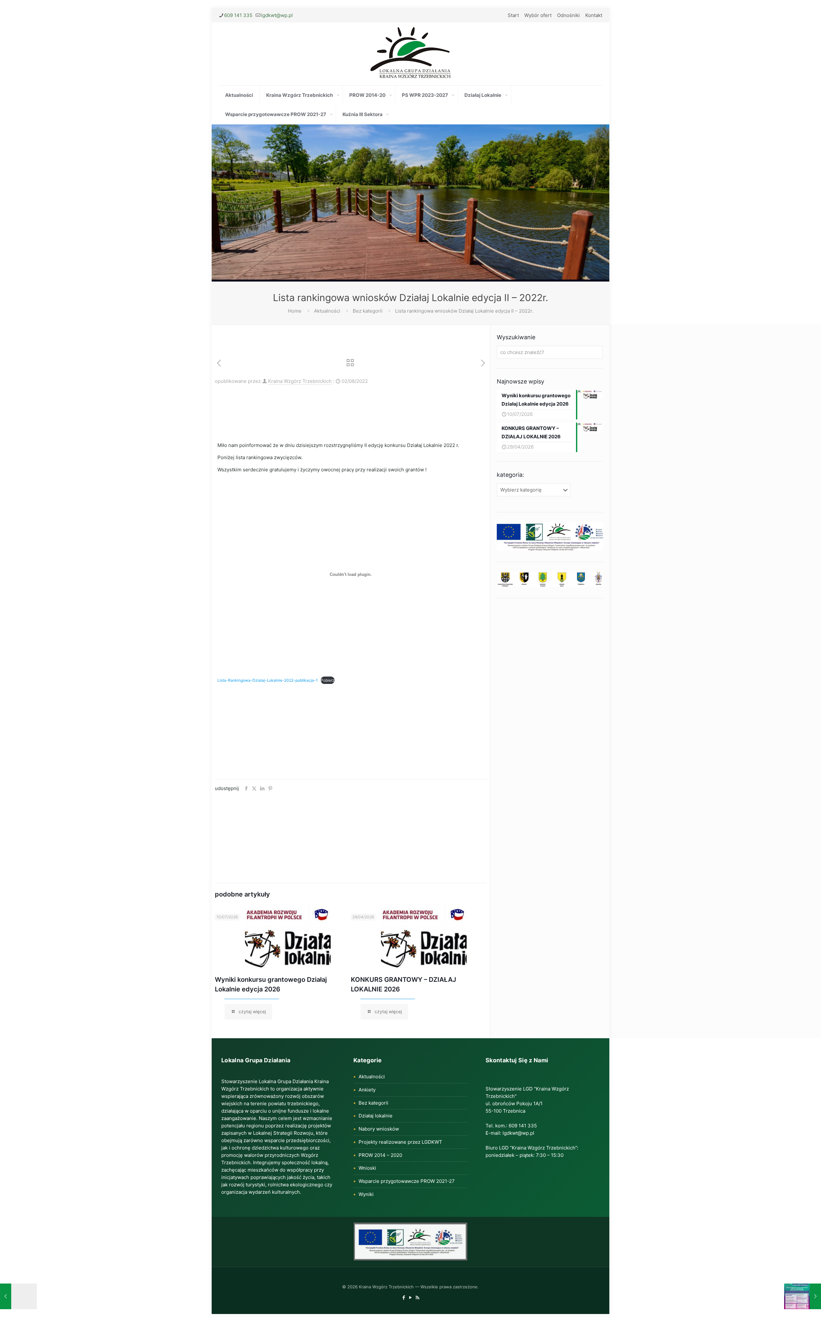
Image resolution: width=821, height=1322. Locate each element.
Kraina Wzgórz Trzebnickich (300, 381)
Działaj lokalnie (376, 1116)
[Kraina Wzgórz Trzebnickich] (410, 53)
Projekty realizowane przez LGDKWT (400, 1142)
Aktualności (327, 311)
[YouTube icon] (410, 1297)
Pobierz (327, 680)
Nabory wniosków (379, 1129)
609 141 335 (238, 15)
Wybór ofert (538, 15)
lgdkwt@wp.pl (277, 15)
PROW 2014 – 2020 (380, 1155)
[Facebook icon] (404, 1297)
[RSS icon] (417, 1297)
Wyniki (366, 1194)
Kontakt (593, 15)
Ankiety (367, 1090)
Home (294, 311)
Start (513, 15)
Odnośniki (568, 15)
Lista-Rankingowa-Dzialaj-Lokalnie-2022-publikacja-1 (267, 680)
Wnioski (367, 1168)
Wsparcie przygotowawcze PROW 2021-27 (407, 1181)
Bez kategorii (368, 311)
